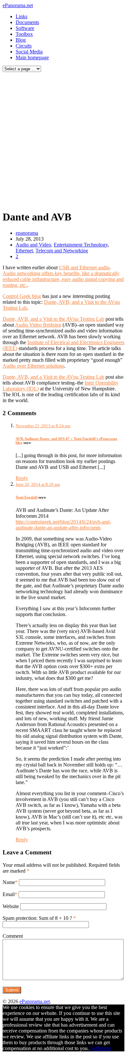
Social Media (29, 51)
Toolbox (24, 34)
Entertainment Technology (81, 244)
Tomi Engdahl (26, 497)
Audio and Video (33, 244)
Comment (13, 936)
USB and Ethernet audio (84, 267)
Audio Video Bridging (38, 325)
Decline (103, 1048)
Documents (27, 22)
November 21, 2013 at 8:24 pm (43, 425)
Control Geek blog (22, 296)
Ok (92, 1048)
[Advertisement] (63, 139)
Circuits (24, 46)
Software (25, 28)
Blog (21, 40)
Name (9, 882)
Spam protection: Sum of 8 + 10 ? (37, 918)
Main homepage (32, 57)
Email (9, 894)
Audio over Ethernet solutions (33, 366)
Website (11, 906)
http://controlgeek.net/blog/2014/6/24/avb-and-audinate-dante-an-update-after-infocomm (63, 524)
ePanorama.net (18, 5)
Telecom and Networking (61, 250)
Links (21, 16)
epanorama (27, 233)
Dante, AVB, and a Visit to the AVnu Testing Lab (53, 319)
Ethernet (24, 250)
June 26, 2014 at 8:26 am (38, 484)
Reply (22, 478)
